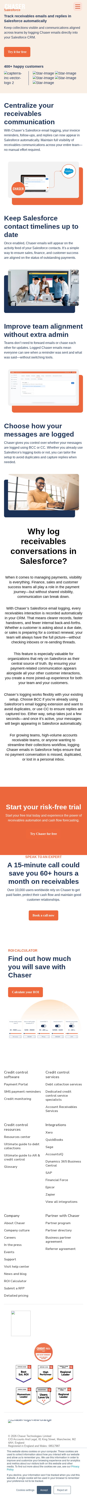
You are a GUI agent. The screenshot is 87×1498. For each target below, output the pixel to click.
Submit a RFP (14, 1288)
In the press (13, 1245)
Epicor (50, 1187)
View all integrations (61, 1202)
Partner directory (59, 1230)
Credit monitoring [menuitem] (17, 1099)
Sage (49, 1147)
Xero (49, 1132)
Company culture (17, 1230)
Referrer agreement (61, 1249)
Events (9, 1252)
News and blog (15, 1274)
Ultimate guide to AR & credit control (22, 1157)
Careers (10, 1237)
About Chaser (14, 1223)
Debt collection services (64, 1084)
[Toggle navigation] (77, 6)
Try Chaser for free (43, 833)
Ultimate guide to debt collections (21, 1146)
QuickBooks (54, 1140)
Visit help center (16, 1266)
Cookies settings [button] (25, 1490)
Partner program (58, 1223)
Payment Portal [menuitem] (16, 1084)
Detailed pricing (16, 1295)
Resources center (17, 1137)
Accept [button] (44, 1490)
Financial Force (57, 1180)
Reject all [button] (62, 1490)
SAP (49, 1173)
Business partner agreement (58, 1239)
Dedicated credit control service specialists (58, 1095)
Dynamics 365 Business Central (63, 1163)
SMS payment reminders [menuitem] (22, 1091)
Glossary (10, 1167)
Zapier (50, 1194)
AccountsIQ (54, 1154)
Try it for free (17, 52)
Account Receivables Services (61, 1109)
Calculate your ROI (25, 992)
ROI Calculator (15, 1281)
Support (10, 1259)
